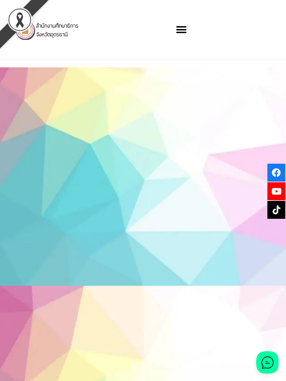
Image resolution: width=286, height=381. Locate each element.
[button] (181, 30)
